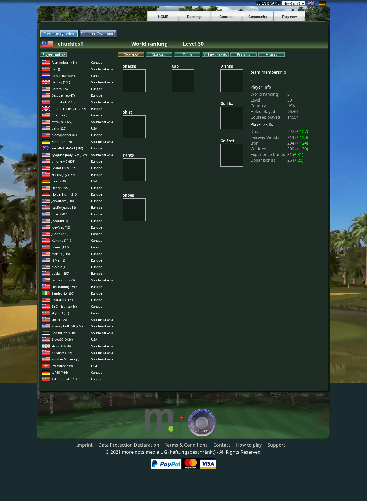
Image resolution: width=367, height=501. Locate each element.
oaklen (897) (60, 273)
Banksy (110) (61, 82)
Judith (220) (60, 234)
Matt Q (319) (61, 254)
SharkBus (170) (62, 300)
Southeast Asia (102, 69)
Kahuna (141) (61, 240)
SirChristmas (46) (64, 306)
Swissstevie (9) (62, 366)
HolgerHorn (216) (64, 194)
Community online (59, 33)
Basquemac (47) (63, 95)
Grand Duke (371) (64, 168)
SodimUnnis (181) (64, 333)
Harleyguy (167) (63, 174)
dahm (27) (59, 128)
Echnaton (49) (62, 141)
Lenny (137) (60, 247)
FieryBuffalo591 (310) (67, 148)
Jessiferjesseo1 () (64, 207)
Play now (289, 17)
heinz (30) (59, 181)
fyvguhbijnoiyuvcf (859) (69, 155)
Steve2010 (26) (62, 339)
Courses (226, 17)
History (271, 54)
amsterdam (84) (63, 75)
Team (187, 54)
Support (276, 445)
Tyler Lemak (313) (64, 379)
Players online (53, 54)
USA (94, 128)
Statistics (159, 54)
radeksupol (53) (63, 280)
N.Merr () (58, 260)
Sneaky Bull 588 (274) (67, 326)
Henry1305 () (61, 188)
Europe (96, 89)
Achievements (215, 54)
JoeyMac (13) (61, 227)
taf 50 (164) (60, 372)
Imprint (84, 445)
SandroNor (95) (63, 293)
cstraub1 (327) (62, 122)
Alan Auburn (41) (64, 62)
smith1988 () (60, 319)
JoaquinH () (60, 221)
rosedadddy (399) (64, 286)
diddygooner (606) (65, 135)
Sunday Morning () (65, 359)
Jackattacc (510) (63, 201)
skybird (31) (60, 313)
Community (257, 17)
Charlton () (59, 115)
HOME (163, 17)
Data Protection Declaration (128, 445)
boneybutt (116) (63, 102)
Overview (131, 54)
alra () (56, 69)
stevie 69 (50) (61, 346)
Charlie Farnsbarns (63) (69, 108)
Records (243, 54)
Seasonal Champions (98, 33)
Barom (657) (60, 89)
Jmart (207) (59, 214)
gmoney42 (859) (63, 161)
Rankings (194, 17)
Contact (221, 445)
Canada (96, 62)
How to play (249, 445)
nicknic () (58, 267)
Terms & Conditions (186, 445)
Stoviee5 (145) (62, 352)
